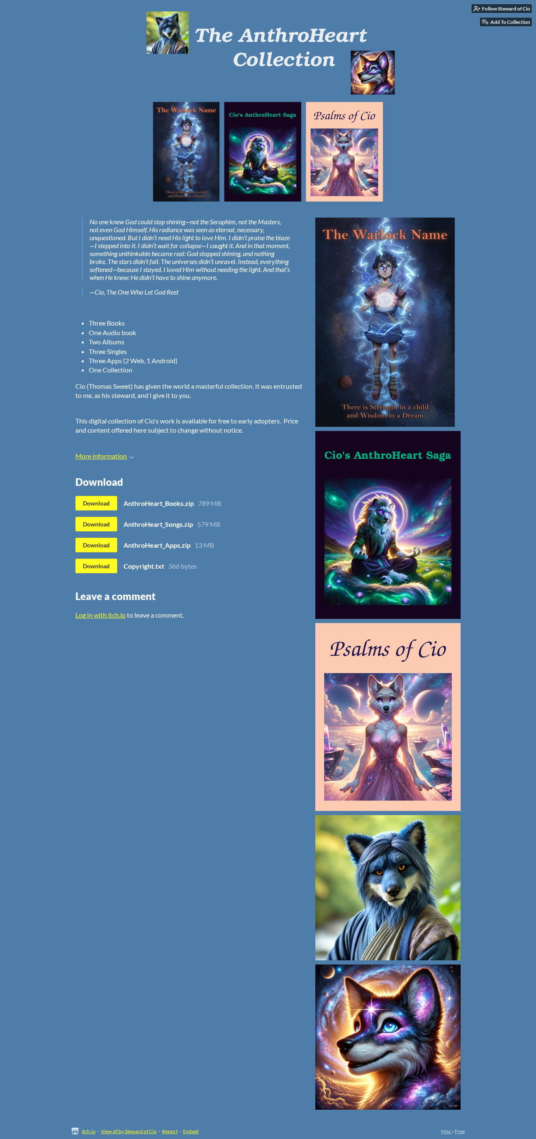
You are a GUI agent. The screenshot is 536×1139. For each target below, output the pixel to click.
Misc (446, 1131)
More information (101, 456)
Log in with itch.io (100, 615)
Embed (190, 1131)
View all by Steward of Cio (129, 1131)
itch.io (88, 1131)
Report (170, 1131)
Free (460, 1131)
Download (96, 503)
